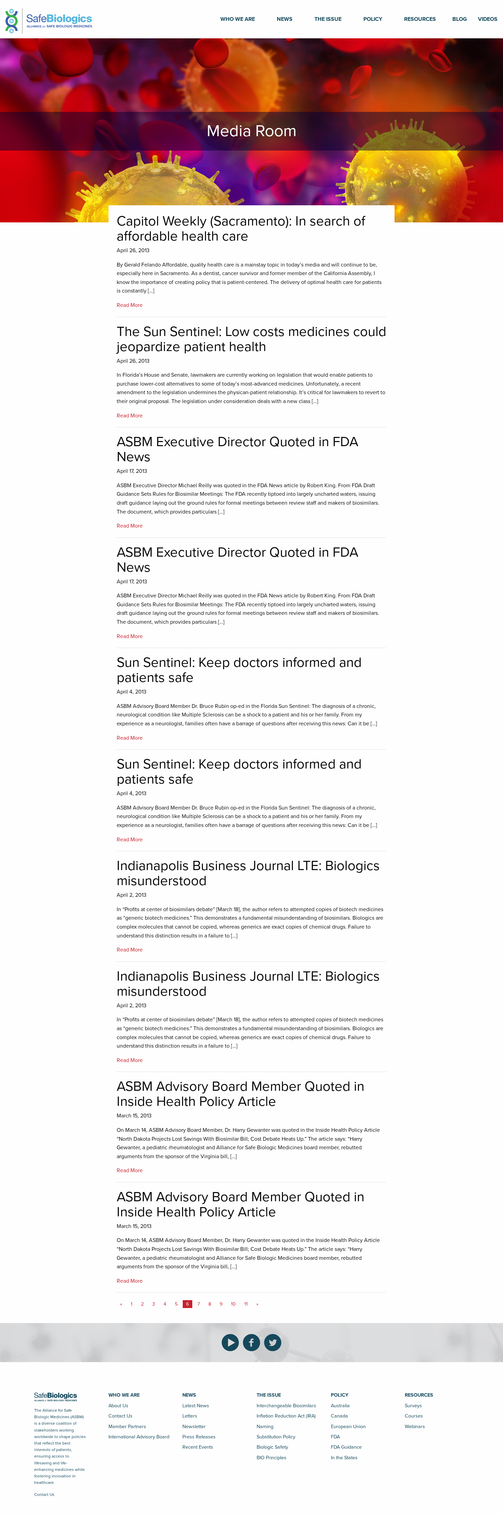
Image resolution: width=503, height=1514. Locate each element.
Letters (189, 1416)
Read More (130, 305)
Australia (340, 1406)
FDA (335, 1437)
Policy (372, 19)
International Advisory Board (138, 1437)
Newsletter (194, 1426)
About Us (118, 1406)
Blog (459, 19)
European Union (348, 1426)
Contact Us (44, 1494)
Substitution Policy (276, 1437)
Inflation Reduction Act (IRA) (286, 1416)
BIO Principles (271, 1458)
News (285, 19)
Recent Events (197, 1447)
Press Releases (199, 1437)
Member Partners (127, 1426)
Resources (420, 19)
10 (233, 1304)
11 (246, 1304)
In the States (344, 1458)
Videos (488, 19)
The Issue (327, 19)
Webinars (415, 1426)
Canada (339, 1416)
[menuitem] (237, 19)
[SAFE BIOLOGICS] (49, 19)
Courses (414, 1416)
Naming (265, 1426)
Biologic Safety (272, 1447)
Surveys (413, 1406)
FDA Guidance (346, 1447)
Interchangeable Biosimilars (286, 1406)
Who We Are (237, 19)
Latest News (195, 1406)
